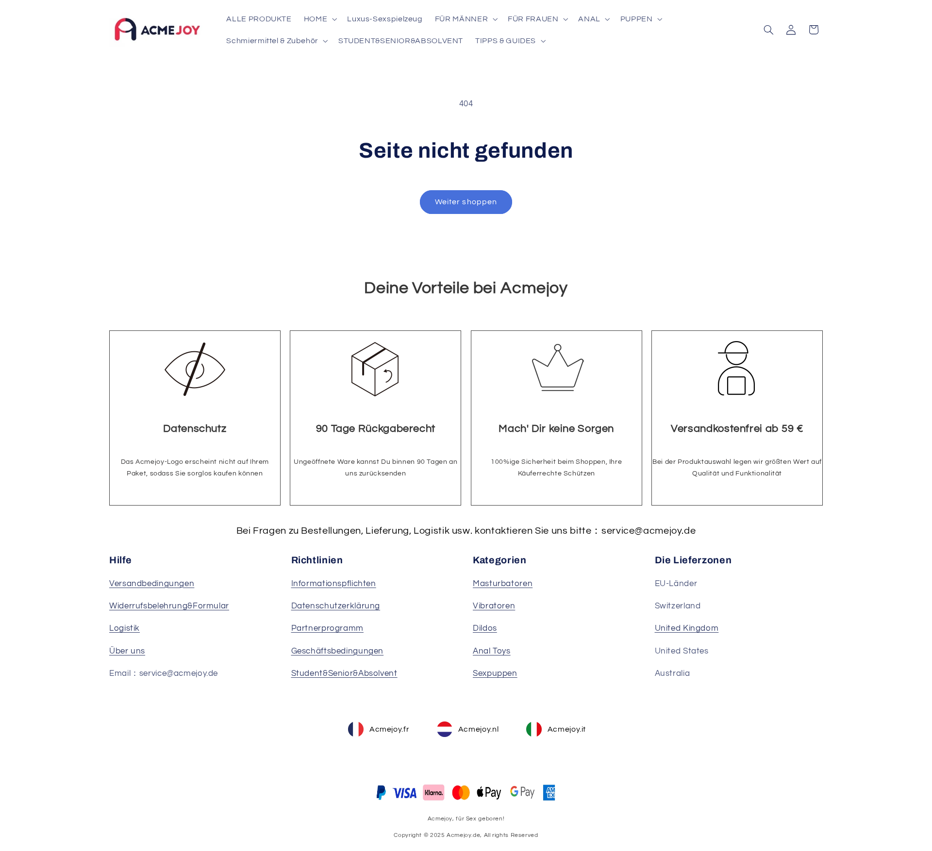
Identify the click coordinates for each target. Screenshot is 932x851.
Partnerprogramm (327, 628)
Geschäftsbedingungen (337, 651)
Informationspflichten (333, 583)
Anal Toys (492, 651)
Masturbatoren (503, 583)
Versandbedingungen (151, 583)
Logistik (124, 628)
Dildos (485, 628)
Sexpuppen (495, 673)
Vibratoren (494, 606)
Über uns (127, 651)
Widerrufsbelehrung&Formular (169, 606)
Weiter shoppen (466, 202)
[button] (319, 19)
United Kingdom (687, 628)
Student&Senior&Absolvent (344, 673)
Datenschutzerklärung (336, 606)
